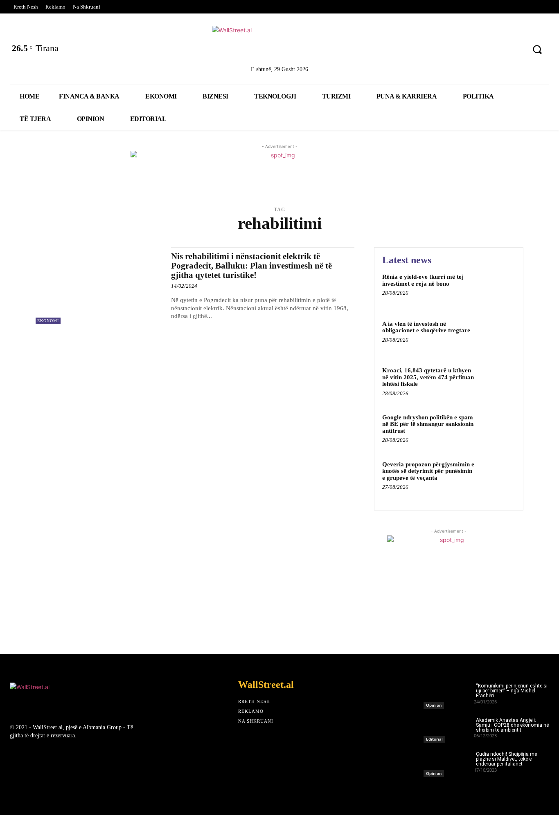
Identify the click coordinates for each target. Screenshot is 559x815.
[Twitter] (449, 50)
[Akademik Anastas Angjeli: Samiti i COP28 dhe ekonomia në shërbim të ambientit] (449, 728)
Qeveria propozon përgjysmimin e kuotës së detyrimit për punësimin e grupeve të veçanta (428, 471)
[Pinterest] (514, 50)
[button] (537, 49)
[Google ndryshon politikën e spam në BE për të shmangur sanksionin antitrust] (497, 429)
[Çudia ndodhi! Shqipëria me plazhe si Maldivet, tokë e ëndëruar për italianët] (449, 762)
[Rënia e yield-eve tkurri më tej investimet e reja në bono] (497, 289)
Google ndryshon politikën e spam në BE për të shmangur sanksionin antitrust (427, 424)
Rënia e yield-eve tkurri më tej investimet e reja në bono (423, 280)
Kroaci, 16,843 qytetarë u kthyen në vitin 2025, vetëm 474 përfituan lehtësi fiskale (428, 377)
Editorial (434, 739)
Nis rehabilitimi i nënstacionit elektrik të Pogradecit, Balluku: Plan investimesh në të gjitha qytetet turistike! (251, 265)
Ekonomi (48, 320)
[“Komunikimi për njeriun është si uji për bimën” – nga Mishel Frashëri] (449, 693)
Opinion (434, 705)
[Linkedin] (471, 50)
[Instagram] (492, 50)
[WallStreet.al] (279, 44)
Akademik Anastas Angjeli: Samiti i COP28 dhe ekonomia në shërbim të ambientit (512, 725)
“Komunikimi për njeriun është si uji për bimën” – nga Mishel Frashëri (512, 691)
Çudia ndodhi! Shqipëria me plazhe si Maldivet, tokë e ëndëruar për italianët (506, 759)
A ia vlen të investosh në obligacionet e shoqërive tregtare (426, 327)
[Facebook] (428, 50)
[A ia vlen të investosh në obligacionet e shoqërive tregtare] (497, 336)
